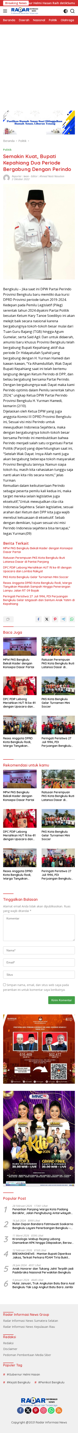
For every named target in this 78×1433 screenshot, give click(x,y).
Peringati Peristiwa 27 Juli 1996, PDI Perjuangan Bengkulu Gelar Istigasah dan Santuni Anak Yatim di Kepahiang (39, 600)
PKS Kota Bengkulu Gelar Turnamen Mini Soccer (36, 577)
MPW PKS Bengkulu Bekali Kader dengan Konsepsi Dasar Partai (38, 550)
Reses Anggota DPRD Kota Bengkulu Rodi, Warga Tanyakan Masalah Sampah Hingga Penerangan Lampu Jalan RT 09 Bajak (37, 586)
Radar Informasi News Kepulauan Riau (29, 1327)
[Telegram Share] (63, 619)
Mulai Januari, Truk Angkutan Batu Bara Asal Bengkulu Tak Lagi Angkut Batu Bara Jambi (43, 1285)
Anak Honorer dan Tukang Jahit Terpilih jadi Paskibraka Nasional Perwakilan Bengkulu (42, 1270)
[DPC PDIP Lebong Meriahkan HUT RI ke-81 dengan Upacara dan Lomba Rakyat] (20, 685)
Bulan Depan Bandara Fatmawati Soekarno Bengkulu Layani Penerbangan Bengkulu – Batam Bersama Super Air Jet (42, 1226)
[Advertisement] (39, 65)
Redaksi (8, 1343)
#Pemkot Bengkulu (51, 1382)
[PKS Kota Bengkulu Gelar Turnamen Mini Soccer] (58, 685)
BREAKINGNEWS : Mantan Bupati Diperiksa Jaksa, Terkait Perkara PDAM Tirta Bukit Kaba (41, 1255)
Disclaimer (10, 1349)
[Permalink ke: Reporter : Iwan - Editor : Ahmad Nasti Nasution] (6, 177)
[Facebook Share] (38, 619)
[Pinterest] (35, 1410)
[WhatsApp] (51, 1410)
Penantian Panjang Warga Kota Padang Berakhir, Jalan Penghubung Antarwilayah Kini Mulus (41, 1211)
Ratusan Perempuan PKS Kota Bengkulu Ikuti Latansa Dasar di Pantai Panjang (34, 559)
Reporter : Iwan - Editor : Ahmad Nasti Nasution (38, 176)
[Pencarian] (72, 11)
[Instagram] (43, 1410)
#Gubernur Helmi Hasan (23, 1374)
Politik (7, 149)
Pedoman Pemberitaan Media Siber (27, 1355)
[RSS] (59, 1410)
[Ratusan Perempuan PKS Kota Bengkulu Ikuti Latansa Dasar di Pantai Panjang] (58, 646)
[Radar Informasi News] (24, 11)
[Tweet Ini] (47, 619)
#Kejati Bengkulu (18, 1382)
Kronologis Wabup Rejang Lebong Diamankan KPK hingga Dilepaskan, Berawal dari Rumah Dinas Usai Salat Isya (43, 1241)
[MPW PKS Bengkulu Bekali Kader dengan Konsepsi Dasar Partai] (20, 646)
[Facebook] (20, 1410)
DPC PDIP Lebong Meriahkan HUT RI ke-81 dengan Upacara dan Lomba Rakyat (37, 569)
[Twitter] (28, 1410)
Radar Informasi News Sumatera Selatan (30, 1321)
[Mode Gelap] (65, 11)
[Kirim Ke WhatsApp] (72, 619)
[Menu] (6, 11)
